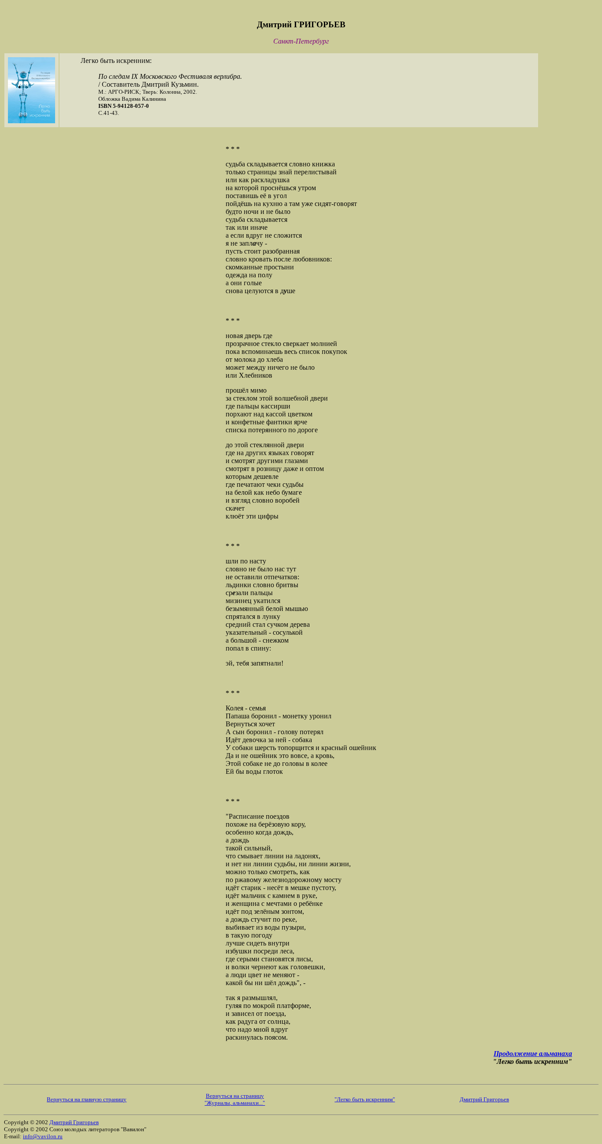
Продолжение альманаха (533, 1053)
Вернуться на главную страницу (86, 1099)
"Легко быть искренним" (364, 1099)
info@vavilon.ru (43, 1136)
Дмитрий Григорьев (484, 1099)
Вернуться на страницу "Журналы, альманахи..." (234, 1099)
